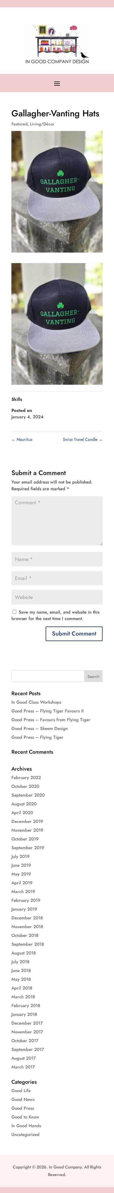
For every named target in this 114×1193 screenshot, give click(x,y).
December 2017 (27, 1023)
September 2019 (27, 848)
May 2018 (21, 979)
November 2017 (27, 1032)
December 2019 (27, 821)
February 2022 (26, 777)
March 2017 (23, 1067)
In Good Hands (26, 1126)
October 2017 (24, 1040)
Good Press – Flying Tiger (37, 737)
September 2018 (27, 944)
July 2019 (20, 856)
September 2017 (27, 1049)
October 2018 (25, 935)
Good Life (21, 1090)
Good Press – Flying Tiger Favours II (47, 711)
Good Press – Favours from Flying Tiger (50, 720)
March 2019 (23, 891)
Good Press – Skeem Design (39, 728)
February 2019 (25, 900)
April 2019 (21, 883)
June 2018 (21, 970)
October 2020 (25, 786)
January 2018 (24, 1014)
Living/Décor (42, 124)
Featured (19, 124)
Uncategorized (25, 1134)
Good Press (22, 1108)
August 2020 (24, 804)
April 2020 (22, 812)
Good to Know (25, 1117)
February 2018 (25, 1005)
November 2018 (27, 926)
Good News (22, 1099)
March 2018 (23, 997)
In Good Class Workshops (36, 702)
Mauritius (21, 439)
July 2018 (20, 962)
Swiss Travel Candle (83, 439)
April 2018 (21, 988)
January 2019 (24, 909)
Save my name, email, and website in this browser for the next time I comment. (55, 615)
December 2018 (27, 918)
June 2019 (21, 865)
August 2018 (23, 953)
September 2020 (28, 795)
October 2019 (25, 839)
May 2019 (21, 874)
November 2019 (27, 830)
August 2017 (23, 1058)
